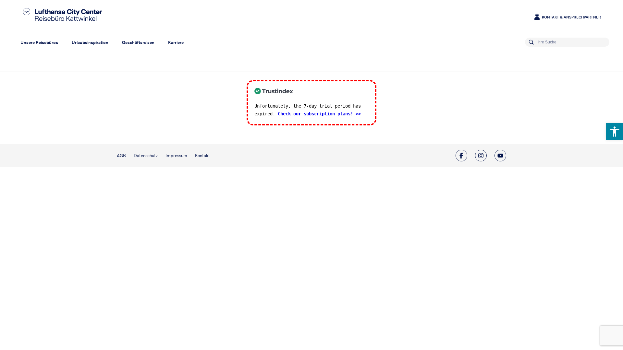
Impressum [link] (176, 156)
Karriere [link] (176, 43)
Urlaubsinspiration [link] (90, 43)
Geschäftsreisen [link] (138, 43)
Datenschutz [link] (146, 156)
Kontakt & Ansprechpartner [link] (571, 17)
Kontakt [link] (202, 156)
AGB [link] (121, 156)
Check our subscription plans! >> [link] (319, 113)
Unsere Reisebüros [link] (39, 43)
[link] (614, 131)
